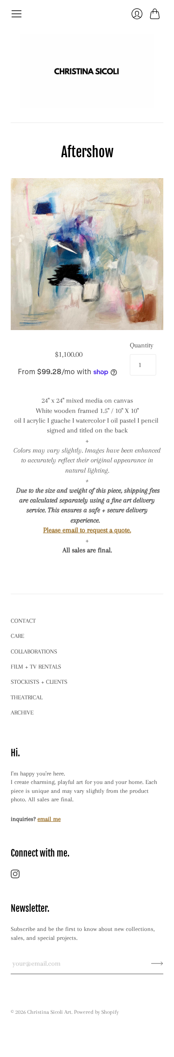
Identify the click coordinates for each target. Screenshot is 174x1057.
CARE (17, 636)
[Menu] (16, 13)
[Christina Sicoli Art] (87, 71)
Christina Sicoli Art (49, 1012)
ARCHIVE (22, 712)
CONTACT (23, 620)
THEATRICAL (26, 697)
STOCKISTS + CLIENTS (39, 681)
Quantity (141, 345)
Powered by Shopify (96, 1012)
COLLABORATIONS (34, 651)
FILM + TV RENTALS (36, 666)
